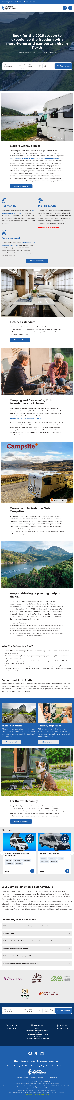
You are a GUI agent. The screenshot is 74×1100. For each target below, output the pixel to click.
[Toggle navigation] (70, 8)
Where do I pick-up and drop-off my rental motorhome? (25, 926)
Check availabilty (21, 821)
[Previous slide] (2, 853)
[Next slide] (72, 853)
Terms (9, 1066)
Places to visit (11, 742)
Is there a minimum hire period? (16, 948)
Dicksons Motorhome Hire (26, 2)
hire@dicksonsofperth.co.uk (37, 1034)
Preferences (62, 1066)
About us (53, 1061)
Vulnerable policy (37, 1066)
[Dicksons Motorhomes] (9, 7)
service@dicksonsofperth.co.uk (37, 1038)
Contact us (42, 1061)
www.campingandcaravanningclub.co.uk (26, 418)
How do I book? (9, 933)
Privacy (17, 1066)
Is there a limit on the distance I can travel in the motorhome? (27, 941)
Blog (16, 1061)
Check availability (21, 186)
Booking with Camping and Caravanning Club (21, 963)
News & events (27, 1061)
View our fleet (19, 340)
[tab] (37, 878)
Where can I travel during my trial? (17, 956)
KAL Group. (46, 1094)
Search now (65, 66)
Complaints (50, 1066)
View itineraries (48, 742)
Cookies (25, 1066)
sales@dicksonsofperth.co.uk (37, 1030)
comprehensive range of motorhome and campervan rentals (35, 158)
